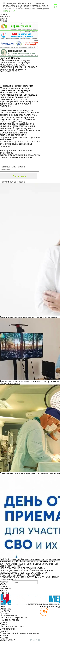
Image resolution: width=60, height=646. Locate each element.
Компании (5, 16)
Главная (4, 57)
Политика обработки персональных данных (19, 634)
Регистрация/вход (50, 606)
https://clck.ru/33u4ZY (19, 154)
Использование (8, 615)
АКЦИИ (4, 637)
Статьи (3, 583)
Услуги (3, 586)
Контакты (5, 610)
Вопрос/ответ (7, 628)
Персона (4, 592)
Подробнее (9, 10)
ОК (55, 7)
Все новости (9, 163)
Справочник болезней (12, 626)
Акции (3, 20)
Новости (15, 57)
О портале (5, 608)
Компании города (10, 619)
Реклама (4, 613)
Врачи (3, 18)
